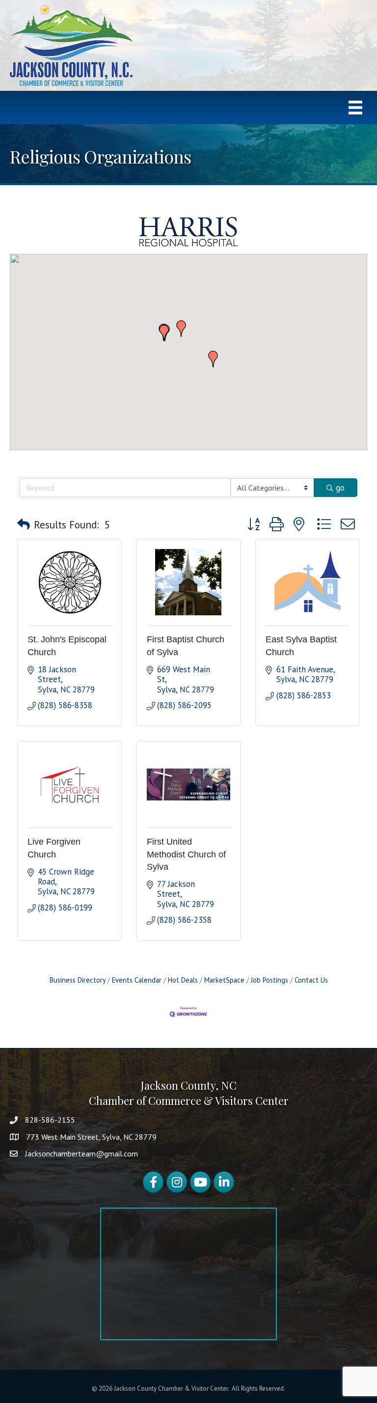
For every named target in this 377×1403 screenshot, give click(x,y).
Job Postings (269, 980)
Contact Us (311, 980)
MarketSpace (224, 980)
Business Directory (78, 980)
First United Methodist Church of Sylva (186, 854)
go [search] (340, 487)
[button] (181, 328)
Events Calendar (137, 980)
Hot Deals (183, 980)
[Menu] (355, 107)
